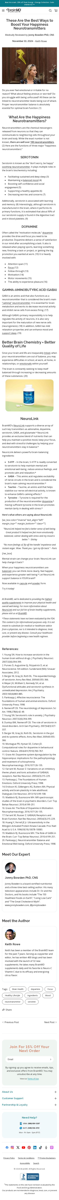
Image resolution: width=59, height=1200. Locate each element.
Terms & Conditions (26, 1158)
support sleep (9, 333)
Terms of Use (33, 1078)
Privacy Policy (9, 1158)
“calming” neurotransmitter (16, 302)
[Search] (50, 10)
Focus (11, 267)
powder (36, 583)
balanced (6, 571)
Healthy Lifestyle (12, 995)
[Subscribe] (50, 1059)
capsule (23, 583)
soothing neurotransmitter (16, 166)
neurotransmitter (12, 1001)
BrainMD (22, 613)
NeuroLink (19, 425)
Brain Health (17, 989)
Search (36, 1163)
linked (47, 352)
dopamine (47, 232)
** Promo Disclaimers (47, 1158)
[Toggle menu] (3, 10)
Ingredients (32, 995)
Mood (48, 995)
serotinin (32, 1001)
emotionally (26, 363)
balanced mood (30, 180)
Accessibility (25, 1163)
